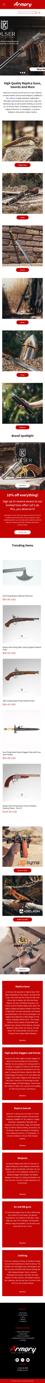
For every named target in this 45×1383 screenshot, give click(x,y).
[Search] (36, 13)
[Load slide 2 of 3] (22, 72)
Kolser (23, 217)
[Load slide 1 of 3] (21, 72)
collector (12, 98)
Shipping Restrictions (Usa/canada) (23, 1338)
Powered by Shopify (28, 1381)
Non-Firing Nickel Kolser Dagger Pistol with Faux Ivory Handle (22, 753)
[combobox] (28, 13)
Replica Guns (23, 165)
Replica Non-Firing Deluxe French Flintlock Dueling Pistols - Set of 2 (19, 807)
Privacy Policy (23, 1334)
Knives (22, 322)
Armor (23, 375)
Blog (23, 1317)
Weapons (22, 427)
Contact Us (23, 1321)
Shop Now (22, 485)
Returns (23, 1319)
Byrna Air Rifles (22, 870)
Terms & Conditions (23, 1336)
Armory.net (20, 1381)
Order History (23, 1315)
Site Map (23, 1340)
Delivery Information (23, 1332)
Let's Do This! (22, 532)
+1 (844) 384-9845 (22, 1368)
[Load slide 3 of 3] (24, 72)
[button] (1, 4)
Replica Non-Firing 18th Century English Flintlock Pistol (22, 648)
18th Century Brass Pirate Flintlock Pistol (18, 701)
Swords (22, 270)
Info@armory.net (22, 1370)
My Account (23, 1313)
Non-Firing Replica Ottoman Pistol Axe (18, 596)
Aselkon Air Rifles (22, 919)
